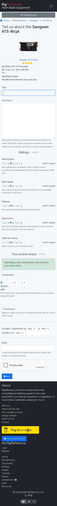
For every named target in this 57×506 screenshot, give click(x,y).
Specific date (4, 288)
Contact (5, 422)
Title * (4, 87)
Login (4, 448)
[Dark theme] (34, 501)
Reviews (6, 466)
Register (6, 451)
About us (6, 405)
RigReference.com (35, 492)
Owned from (8, 275)
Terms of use (8, 419)
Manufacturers (30, 15)
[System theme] (23, 501)
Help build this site (10, 409)
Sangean (34, 20)
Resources (7, 486)
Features (6, 201)
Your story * (7, 100)
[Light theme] (29, 501)
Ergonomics (7, 218)
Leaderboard (8, 480)
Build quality (7, 182)
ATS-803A (47, 20)
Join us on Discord (15, 438)
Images (5, 470)
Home (6, 20)
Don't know (9, 309)
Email (4, 343)
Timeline (6, 473)
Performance (8, 159)
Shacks (5, 476)
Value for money (10, 238)
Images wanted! (9, 415)
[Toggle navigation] (51, 6)
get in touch (39, 400)
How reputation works (12, 412)
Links (4, 483)
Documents (7, 463)
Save (7, 376)
